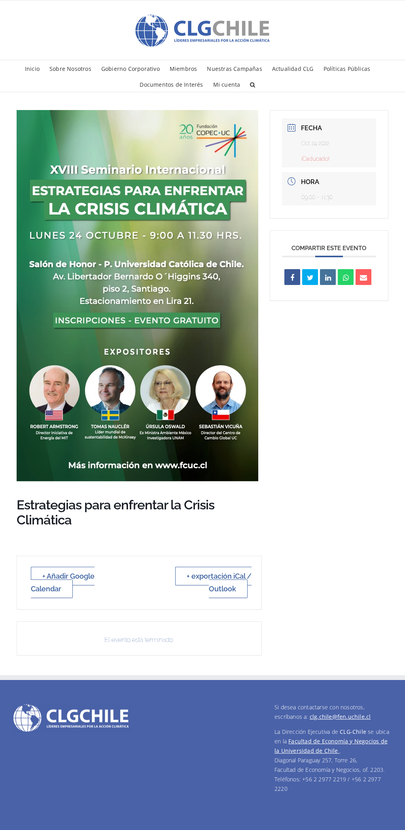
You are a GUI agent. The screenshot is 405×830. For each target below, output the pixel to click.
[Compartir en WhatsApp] (346, 277)
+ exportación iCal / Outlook (219, 582)
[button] (252, 84)
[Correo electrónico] (363, 277)
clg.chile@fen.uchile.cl (340, 716)
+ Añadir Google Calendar (63, 582)
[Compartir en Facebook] (292, 277)
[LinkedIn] (328, 277)
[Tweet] (310, 277)
